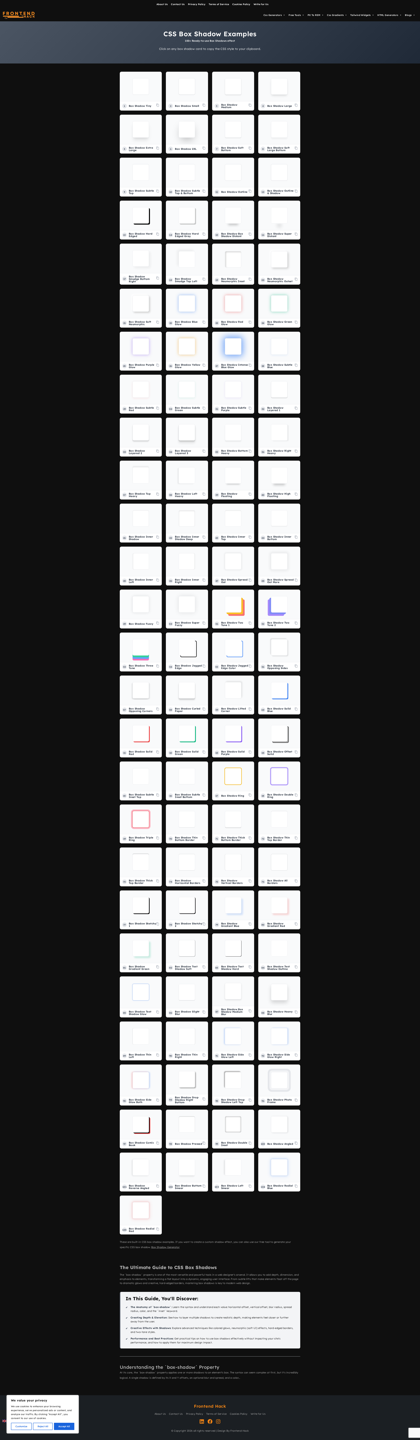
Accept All (64, 1426)
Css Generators (272, 15)
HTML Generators (387, 15)
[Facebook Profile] (210, 1422)
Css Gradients (335, 15)
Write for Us (261, 4)
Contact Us (178, 4)
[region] (43, 1414)
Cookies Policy (241, 4)
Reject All (43, 1426)
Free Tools (295, 15)
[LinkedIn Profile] (201, 1422)
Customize (21, 1426)
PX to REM (314, 15)
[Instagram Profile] (218, 1422)
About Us (162, 4)
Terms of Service (219, 4)
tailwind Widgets (360, 15)
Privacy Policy (196, 4)
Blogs (408, 15)
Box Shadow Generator (165, 1247)
